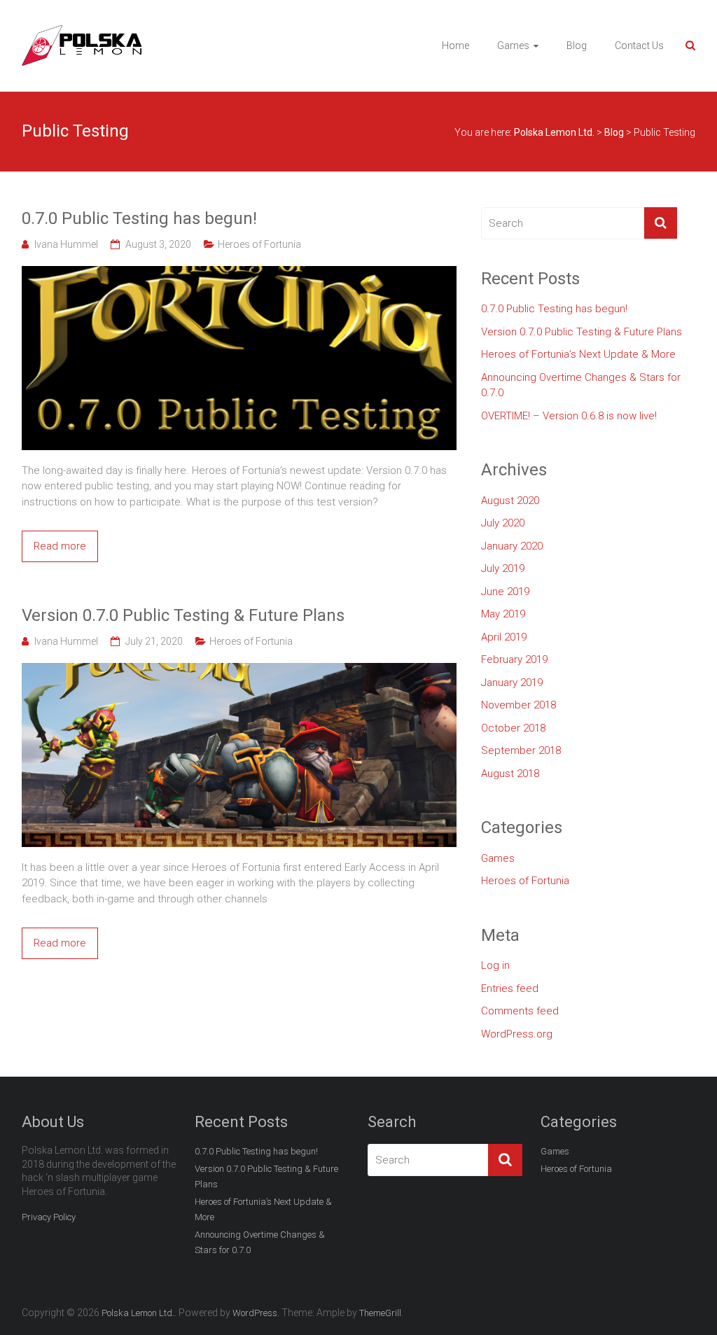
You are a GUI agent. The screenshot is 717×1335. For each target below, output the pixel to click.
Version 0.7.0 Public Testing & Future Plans (183, 615)
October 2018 (513, 728)
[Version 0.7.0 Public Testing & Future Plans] (239, 670)
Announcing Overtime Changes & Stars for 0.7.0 (581, 385)
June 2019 (505, 591)
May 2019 (503, 614)
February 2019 (514, 659)
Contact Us (639, 45)
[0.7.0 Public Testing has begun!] (239, 273)
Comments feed (520, 1011)
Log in (495, 965)
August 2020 (510, 500)
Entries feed (509, 988)
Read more (60, 546)
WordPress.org (516, 1034)
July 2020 (502, 523)
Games (513, 45)
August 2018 (510, 773)
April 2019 (504, 637)
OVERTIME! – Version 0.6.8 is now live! (569, 416)
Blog (576, 45)
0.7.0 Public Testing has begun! (139, 218)
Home (455, 45)
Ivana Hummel (66, 244)
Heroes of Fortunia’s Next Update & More (578, 354)
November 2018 (518, 705)
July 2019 (502, 568)
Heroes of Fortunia (259, 244)
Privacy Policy (49, 1217)
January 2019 (512, 682)
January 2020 (512, 546)
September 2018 (521, 750)
